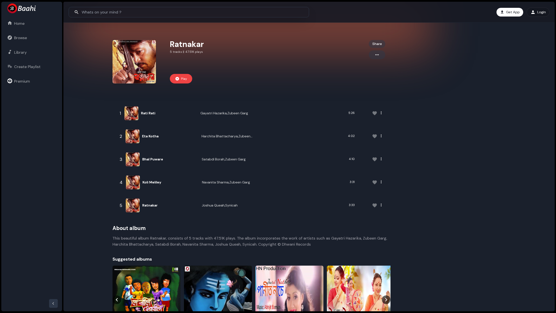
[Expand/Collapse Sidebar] (53, 303)
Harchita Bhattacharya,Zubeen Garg (226, 136)
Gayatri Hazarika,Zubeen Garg (224, 113)
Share (377, 44)
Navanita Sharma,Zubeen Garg (226, 182)
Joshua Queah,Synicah (220, 205)
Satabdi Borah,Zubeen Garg (224, 159)
